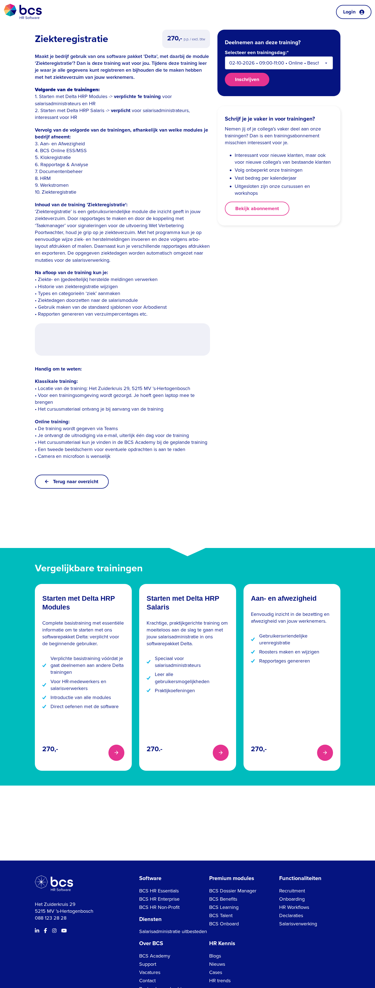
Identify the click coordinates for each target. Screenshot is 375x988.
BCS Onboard (224, 924)
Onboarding (292, 899)
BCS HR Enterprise (159, 899)
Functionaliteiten (300, 878)
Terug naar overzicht (75, 481)
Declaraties (291, 915)
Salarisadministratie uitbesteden (173, 931)
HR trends (220, 981)
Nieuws (217, 964)
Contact (147, 981)
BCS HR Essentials (159, 891)
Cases (215, 972)
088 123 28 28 (50, 918)
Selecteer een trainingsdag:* (257, 53)
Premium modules (231, 878)
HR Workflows (294, 907)
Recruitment (292, 891)
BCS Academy (154, 956)
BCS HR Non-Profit (159, 907)
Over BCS (151, 943)
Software (150, 878)
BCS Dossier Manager (232, 891)
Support (147, 964)
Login (349, 12)
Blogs (215, 956)
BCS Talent (221, 915)
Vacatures (149, 972)
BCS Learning (224, 907)
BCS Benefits (223, 899)
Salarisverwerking (298, 924)
